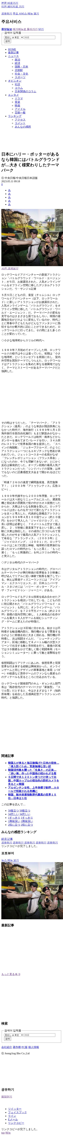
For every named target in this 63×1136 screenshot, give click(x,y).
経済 (17, 63)
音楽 (17, 102)
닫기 (41, 29)
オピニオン (15, 80)
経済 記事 (7, 839)
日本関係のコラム (25, 91)
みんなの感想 (23, 126)
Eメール (13, 1119)
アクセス (20, 119)
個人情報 (33, 1047)
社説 (17, 84)
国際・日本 (21, 66)
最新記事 (13, 52)
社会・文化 (21, 73)
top (3, 1132)
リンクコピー (16, 1123)
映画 (17, 105)
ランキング (15, 116)
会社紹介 (6, 1047)
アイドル (20, 109)
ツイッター (15, 1108)
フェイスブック (17, 1112)
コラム (19, 87)
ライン (12, 1115)
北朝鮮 (19, 70)
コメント (20, 123)
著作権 (17, 1047)
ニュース (13, 56)
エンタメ (13, 94)
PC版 (25, 1047)
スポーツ (20, 77)
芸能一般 (20, 112)
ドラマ (19, 98)
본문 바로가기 (9, 3)
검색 (7, 41)
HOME (12, 49)
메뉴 (8, 1132)
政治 (17, 59)
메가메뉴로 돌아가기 (25, 29)
